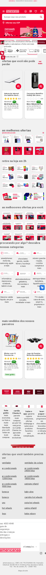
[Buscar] (40, 17)
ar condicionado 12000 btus (9, 477)
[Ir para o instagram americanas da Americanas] (41, 553)
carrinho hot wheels (33, 497)
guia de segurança (4, 527)
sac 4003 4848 (7, 523)
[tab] (4, 35)
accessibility (3, 57)
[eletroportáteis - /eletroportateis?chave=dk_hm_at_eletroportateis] (39, 273)
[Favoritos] (35, 11)
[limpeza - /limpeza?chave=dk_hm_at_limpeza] (6, 292)
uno (3, 502)
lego (4, 513)
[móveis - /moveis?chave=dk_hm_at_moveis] (39, 253)
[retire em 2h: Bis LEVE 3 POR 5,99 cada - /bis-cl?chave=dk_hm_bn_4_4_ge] (8, 177)
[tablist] (23, 35)
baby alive (29, 492)
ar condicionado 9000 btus (9, 485)
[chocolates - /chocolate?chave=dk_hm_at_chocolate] (23, 253)
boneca (5, 492)
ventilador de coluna (34, 463)
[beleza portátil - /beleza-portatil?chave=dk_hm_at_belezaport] (23, 292)
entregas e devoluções (5, 536)
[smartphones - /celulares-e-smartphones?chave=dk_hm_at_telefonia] (6, 253)
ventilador (6, 463)
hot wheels (7, 508)
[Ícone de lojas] (30, 11)
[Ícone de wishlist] (35, 11)
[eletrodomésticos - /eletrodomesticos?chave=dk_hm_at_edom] (23, 273)
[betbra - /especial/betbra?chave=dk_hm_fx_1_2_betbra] (34, 196)
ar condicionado (9, 468)
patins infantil (31, 508)
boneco (5, 497)
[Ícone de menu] (3, 11)
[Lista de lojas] (30, 11)
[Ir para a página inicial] (10, 550)
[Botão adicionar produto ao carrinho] (17, 92)
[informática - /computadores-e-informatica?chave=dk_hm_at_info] (6, 273)
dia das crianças (7, 532)
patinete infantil (32, 484)
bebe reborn (30, 513)
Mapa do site (23, 571)
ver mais (40, 62)
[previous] (5, 90)
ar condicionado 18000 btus (32, 477)
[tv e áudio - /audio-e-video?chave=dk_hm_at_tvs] (39, 292)
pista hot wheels (32, 502)
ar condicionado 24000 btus (32, 469)
